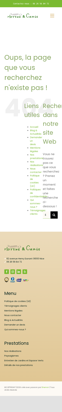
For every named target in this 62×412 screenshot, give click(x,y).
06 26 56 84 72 (14, 261)
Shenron (45, 387)
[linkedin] (18, 271)
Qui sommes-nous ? (35, 203)
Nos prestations (36, 156)
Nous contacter (36, 170)
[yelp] (24, 271)
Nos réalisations (36, 163)
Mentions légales (35, 149)
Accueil (34, 127)
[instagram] (12, 271)
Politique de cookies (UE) (35, 181)
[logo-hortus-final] (22, 14)
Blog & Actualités (35, 132)
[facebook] (6, 271)
